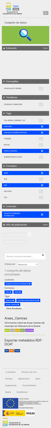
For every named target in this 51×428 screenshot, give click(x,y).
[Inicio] (12, 8)
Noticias (9, 379)
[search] (43, 255)
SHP (12, 330)
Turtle (17, 351)
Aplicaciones (24, 379)
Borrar (45, 48)
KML (22, 330)
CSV (17, 330)
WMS (7, 330)
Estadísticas (22, 392)
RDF (6, 351)
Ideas (37, 379)
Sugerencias (10, 385)
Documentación (29, 385)
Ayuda (8, 392)
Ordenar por (10, 264)
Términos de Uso (29, 372)
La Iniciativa (10, 372)
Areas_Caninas (16, 318)
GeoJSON (29, 330)
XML (11, 351)
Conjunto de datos (16, 22)
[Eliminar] (29, 284)
